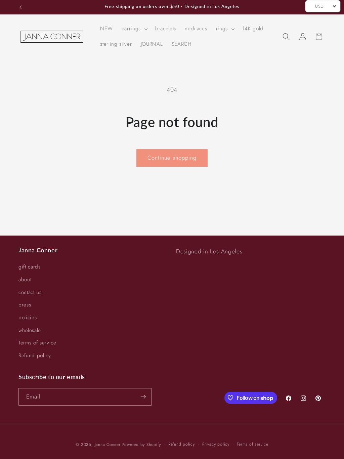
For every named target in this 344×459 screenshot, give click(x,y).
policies (27, 317)
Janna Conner (108, 445)
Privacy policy (215, 444)
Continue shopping (172, 158)
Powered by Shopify (141, 445)
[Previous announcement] (20, 7)
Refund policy (34, 355)
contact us (30, 292)
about (24, 279)
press (24, 304)
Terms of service (37, 342)
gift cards (29, 266)
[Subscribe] (143, 397)
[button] (134, 29)
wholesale (29, 330)
